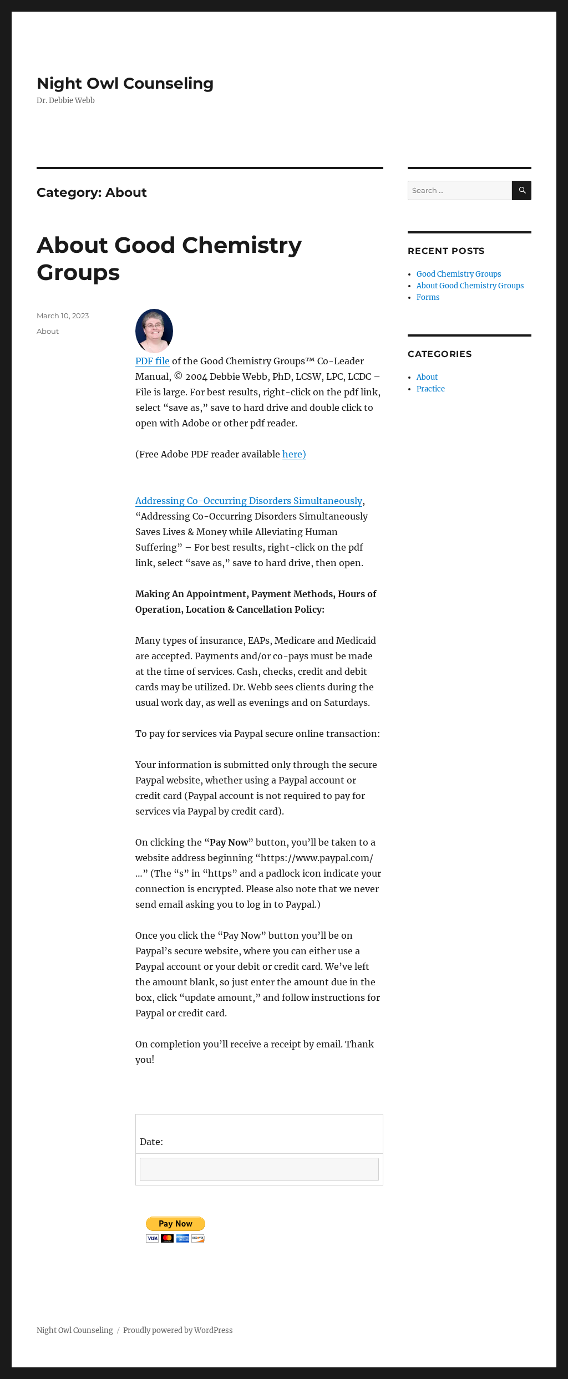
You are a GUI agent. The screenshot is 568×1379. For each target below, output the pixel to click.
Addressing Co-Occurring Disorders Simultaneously (248, 500)
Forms (428, 297)
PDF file (152, 361)
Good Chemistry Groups (459, 274)
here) (294, 454)
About (48, 331)
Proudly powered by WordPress (178, 1330)
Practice (431, 389)
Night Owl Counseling (125, 83)
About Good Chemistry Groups (470, 286)
